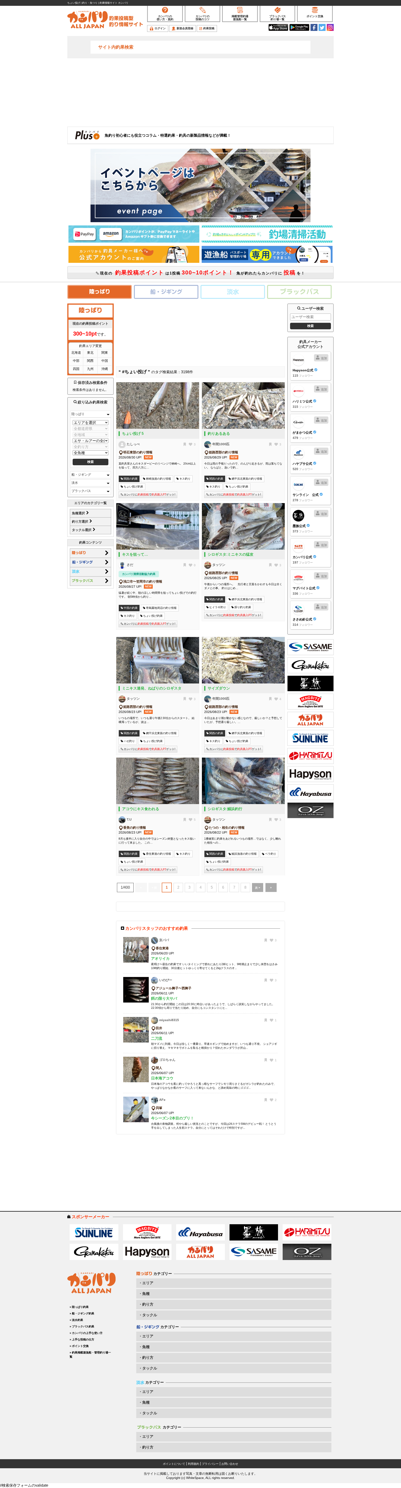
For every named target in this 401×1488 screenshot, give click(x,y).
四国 (76, 369)
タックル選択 (82, 530)
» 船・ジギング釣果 (82, 1313)
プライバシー (210, 1463)
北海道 (76, 352)
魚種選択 (79, 513)
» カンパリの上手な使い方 (86, 1333)
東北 (90, 352)
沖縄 (104, 369)
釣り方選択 (80, 521)
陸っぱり (77, 414)
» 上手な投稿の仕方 (82, 1339)
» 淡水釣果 (76, 1320)
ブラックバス (81, 491)
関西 (90, 361)
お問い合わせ (229, 1463)
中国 (104, 361)
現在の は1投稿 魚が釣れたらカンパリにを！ (202, 272)
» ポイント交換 (79, 1346)
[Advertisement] (200, 92)
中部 (76, 361)
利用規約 (193, 1463)
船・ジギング (81, 474)
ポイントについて (174, 1463)
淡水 (74, 483)
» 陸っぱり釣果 (79, 1307)
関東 (104, 352)
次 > (257, 887)
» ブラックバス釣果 (82, 1326)
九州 (90, 369)
